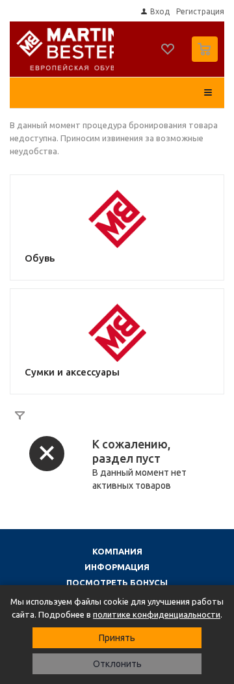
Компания (117, 551)
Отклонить (117, 664)
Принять (117, 638)
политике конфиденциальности (156, 614)
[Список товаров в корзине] (206, 59)
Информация (117, 566)
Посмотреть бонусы (117, 582)
